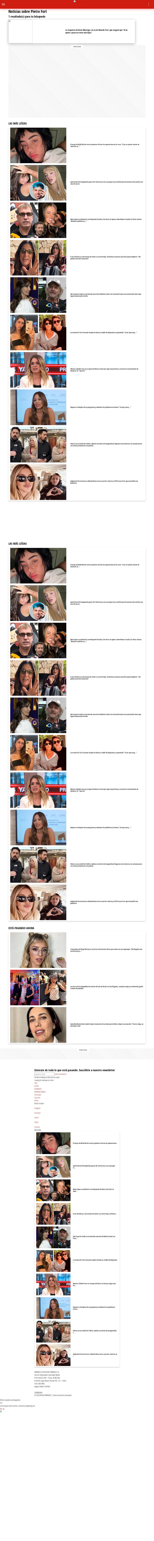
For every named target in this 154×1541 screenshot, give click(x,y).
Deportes (37, 1097)
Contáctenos (38, 1392)
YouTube (145, 5)
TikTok (140, 5)
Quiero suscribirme (61, 1074)
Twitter (134, 5)
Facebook (129, 5)
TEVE (35, 1083)
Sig (3, 1408)
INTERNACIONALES (40, 1092)
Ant (1, 1408)
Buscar (150, 8)
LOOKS (36, 1086)
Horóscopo (37, 1094)
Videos (36, 1100)
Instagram (123, 5)
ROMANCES (38, 1089)
